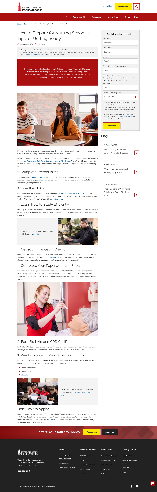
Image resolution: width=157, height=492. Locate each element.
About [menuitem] (64, 17)
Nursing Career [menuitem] (113, 17)
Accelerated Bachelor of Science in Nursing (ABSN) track (48, 161)
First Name (107, 38)
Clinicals (24, 375)
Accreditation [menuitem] (64, 463)
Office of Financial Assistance (52, 257)
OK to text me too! (113, 75)
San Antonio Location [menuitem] (67, 468)
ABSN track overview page (34, 55)
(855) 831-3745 (23, 471)
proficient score (57, 199)
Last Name (107, 48)
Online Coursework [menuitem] (87, 465)
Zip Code (106, 83)
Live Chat (152, 483)
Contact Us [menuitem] (126, 468)
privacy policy (125, 117)
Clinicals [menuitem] (83, 474)
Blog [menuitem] (136, 17)
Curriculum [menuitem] (84, 460)
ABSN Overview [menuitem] (86, 456)
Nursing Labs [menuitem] (85, 469)
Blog (25, 24)
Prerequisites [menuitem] (106, 469)
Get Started (111, 125)
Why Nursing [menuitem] (127, 456)
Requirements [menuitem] (106, 465)
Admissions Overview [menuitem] (109, 456)
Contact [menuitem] (127, 17)
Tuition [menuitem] (103, 474)
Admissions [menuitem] (96, 17)
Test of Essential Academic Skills (73, 193)
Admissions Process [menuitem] (109, 460)
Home (19, 24)
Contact (53, 419)
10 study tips (34, 234)
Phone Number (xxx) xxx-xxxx (114, 66)
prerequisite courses (37, 177)
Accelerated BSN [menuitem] (79, 17)
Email (105, 57)
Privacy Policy (50, 486)
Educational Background (112, 93)
